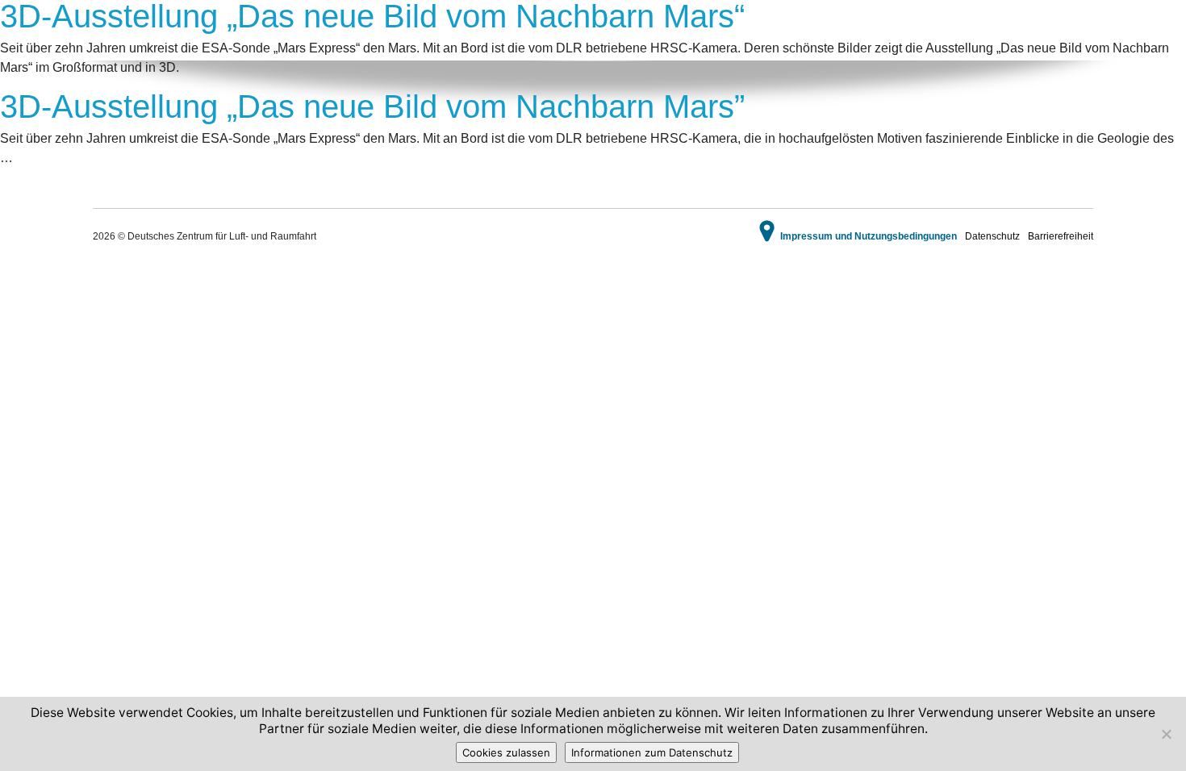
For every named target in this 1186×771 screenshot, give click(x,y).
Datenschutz (992, 236)
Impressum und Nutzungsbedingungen (868, 236)
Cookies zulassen (506, 752)
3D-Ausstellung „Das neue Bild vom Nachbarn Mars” (372, 106)
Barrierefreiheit (1060, 236)
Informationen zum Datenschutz (652, 752)
